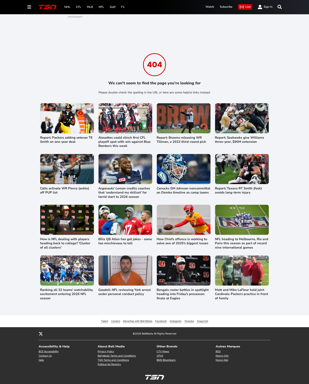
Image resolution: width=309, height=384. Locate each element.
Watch (209, 7)
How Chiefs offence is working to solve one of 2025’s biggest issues (182, 241)
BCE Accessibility (49, 351)
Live (248, 7)
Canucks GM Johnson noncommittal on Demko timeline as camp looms (183, 190)
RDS (218, 351)
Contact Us (45, 355)
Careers (115, 321)
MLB (90, 7)
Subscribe (226, 7)
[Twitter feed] (41, 333)
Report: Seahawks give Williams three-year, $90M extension (239, 140)
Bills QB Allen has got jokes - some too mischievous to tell (125, 241)
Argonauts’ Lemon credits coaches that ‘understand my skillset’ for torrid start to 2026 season (124, 192)
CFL (78, 7)
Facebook (161, 321)
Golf (113, 7)
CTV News (163, 351)
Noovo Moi (222, 359)
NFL (101, 7)
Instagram (176, 321)
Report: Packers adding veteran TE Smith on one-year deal (66, 140)
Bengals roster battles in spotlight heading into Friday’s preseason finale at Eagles (183, 294)
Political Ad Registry (109, 364)
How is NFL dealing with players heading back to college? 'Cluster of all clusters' (65, 243)
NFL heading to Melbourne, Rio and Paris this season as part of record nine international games (241, 243)
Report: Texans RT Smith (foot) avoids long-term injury (238, 190)
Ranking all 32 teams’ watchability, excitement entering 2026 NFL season (66, 294)
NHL (67, 7)
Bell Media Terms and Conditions (117, 355)
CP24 (160, 355)
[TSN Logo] (48, 7)
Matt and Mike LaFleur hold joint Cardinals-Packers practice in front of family (241, 294)
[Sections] (29, 7)
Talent (104, 321)
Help (41, 359)
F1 (123, 7)
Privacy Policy (106, 351)
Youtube (189, 321)
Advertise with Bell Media (137, 321)
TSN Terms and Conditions (113, 359)
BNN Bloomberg (166, 359)
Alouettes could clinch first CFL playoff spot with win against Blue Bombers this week (124, 142)
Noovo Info (222, 355)
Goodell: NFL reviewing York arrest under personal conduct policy (124, 292)
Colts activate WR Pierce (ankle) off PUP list (64, 190)
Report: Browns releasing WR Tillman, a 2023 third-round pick (181, 140)
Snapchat (202, 321)
